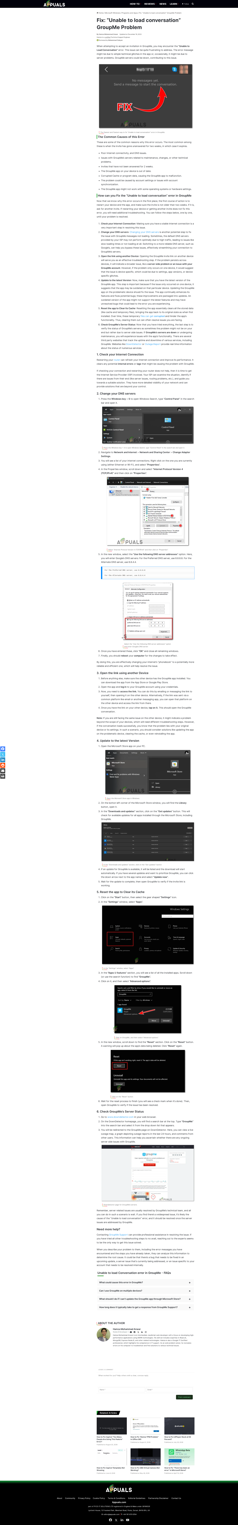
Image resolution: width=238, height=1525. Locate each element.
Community (70, 1498)
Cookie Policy (99, 1498)
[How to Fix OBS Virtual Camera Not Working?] (146, 1456)
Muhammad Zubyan (115, 40)
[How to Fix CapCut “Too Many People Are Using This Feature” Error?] (112, 1425)
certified (107, 37)
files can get (153, 316)
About (59, 1498)
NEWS (163, 4)
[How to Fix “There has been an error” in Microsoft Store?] (179, 1456)
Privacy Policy (84, 1498)
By (98, 34)
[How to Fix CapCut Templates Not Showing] (112, 1456)
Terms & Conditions (116, 1498)
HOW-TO (135, 4)
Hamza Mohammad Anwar (107, 34)
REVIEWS (149, 4)
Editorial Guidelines (136, 1498)
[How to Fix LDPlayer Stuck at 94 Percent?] (179, 1425)
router (117, 360)
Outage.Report (153, 344)
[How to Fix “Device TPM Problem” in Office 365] (146, 1425)
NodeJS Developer (120, 1332)
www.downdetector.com (120, 1117)
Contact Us (176, 1498)
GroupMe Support (118, 1234)
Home (101, 13)
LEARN (173, 4)
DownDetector (134, 344)
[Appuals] (54, 4)
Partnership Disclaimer (158, 1498)
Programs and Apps (130, 13)
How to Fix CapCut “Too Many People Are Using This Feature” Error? (110, 1439)
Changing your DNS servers (144, 232)
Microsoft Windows (112, 13)
